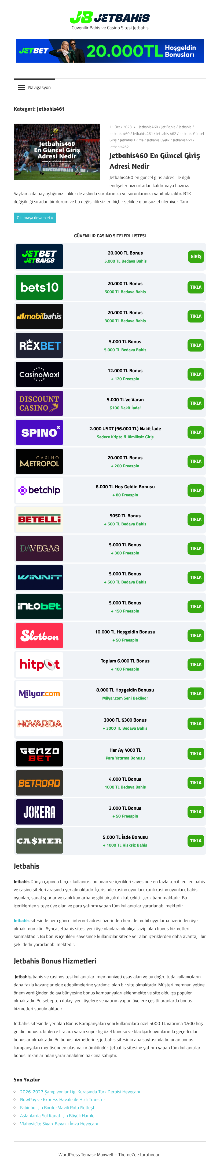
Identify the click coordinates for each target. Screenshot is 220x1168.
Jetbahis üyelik (158, 140)
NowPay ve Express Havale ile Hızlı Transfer (62, 1099)
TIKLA (195, 287)
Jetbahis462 (119, 146)
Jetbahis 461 (143, 133)
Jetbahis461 (182, 140)
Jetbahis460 (148, 127)
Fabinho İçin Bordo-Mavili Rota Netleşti (58, 1107)
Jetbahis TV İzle (132, 140)
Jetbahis (185, 127)
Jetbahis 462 (166, 133)
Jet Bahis (168, 127)
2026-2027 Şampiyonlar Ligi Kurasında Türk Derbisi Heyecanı (80, 1091)
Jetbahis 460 (119, 133)
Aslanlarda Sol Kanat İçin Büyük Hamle (57, 1115)
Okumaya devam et (33, 217)
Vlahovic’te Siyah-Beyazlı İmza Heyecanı (59, 1123)
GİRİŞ (196, 256)
